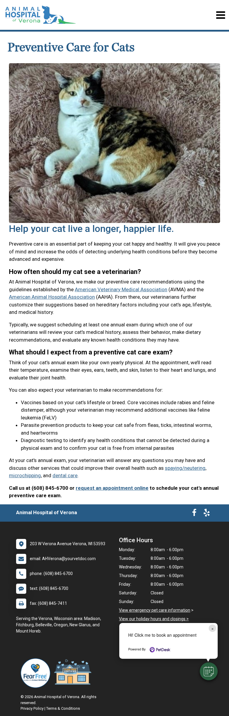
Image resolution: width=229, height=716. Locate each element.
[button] (209, 671)
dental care (65, 475)
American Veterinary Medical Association (121, 289)
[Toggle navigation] (220, 15)
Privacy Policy (32, 708)
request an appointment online (112, 488)
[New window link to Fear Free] (37, 673)
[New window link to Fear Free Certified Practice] (74, 673)
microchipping (25, 475)
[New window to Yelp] (206, 514)
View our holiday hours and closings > (154, 618)
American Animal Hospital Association (52, 297)
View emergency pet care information (154, 610)
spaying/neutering (185, 468)
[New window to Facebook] (194, 514)
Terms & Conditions (63, 708)
